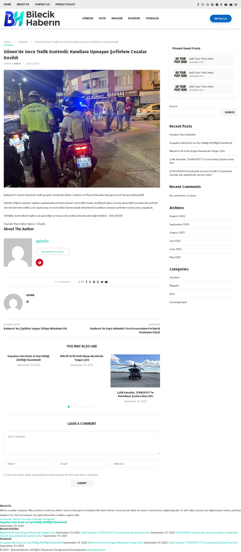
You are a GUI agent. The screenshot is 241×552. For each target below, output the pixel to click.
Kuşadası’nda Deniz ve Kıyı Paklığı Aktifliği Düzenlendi (200, 142)
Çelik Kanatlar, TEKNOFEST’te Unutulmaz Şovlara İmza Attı (115, 532)
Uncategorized (178, 302)
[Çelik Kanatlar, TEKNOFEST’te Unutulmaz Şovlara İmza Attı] (135, 371)
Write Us (220, 18)
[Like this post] (82, 281)
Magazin (116, 18)
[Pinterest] (212, 4)
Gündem (87, 18)
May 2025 (175, 257)
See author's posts (53, 251)
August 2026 (177, 216)
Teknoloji (152, 18)
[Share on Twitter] (90, 281)
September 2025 (179, 224)
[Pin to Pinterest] (94, 281)
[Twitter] (202, 4)
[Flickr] (217, 4)
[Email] (231, 4)
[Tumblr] (221, 4)
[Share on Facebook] (86, 281)
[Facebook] (198, 4)
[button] (9, 381)
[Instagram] (207, 4)
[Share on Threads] (98, 281)
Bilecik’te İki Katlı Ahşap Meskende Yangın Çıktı (197, 150)
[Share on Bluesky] (102, 281)
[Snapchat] (235, 4)
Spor (102, 18)
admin (17, 63)
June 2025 (175, 249)
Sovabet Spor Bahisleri (182, 134)
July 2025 (175, 240)
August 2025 (177, 232)
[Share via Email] (106, 281)
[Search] (235, 18)
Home (7, 41)
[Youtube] (225, 4)
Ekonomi (134, 18)
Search (173, 106)
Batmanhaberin (97, 549)
